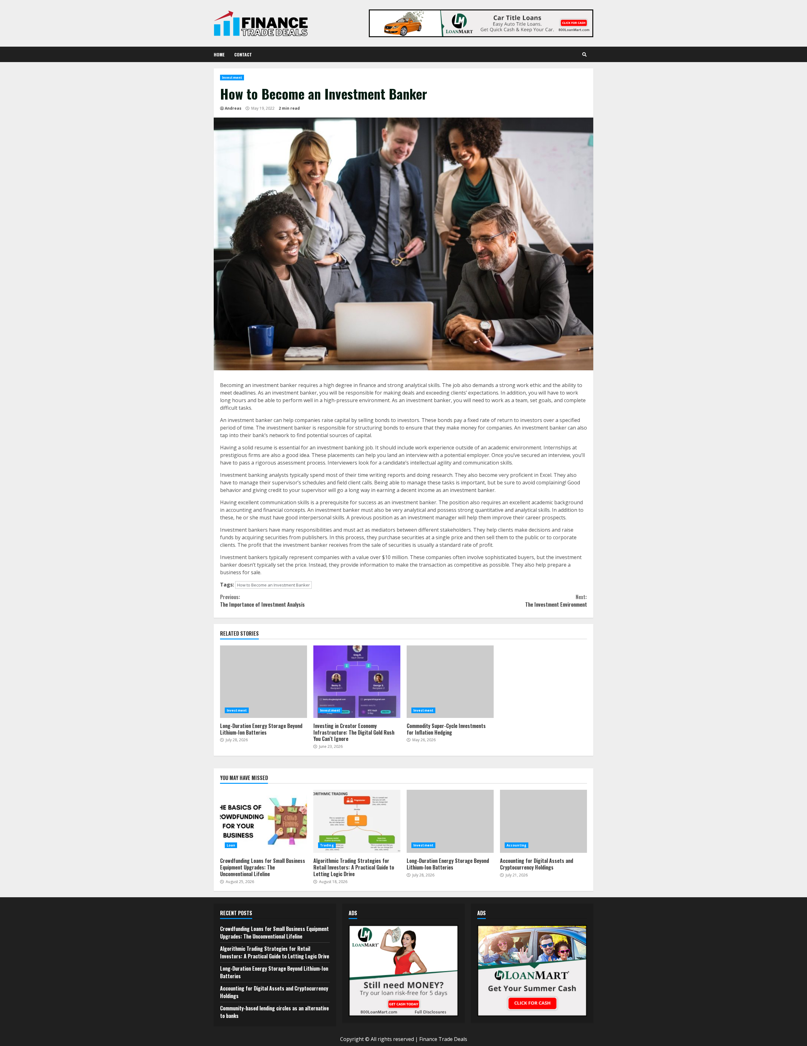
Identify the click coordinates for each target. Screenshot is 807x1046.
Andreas (233, 108)
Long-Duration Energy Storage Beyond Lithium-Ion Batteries (263, 681)
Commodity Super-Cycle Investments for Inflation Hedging (450, 681)
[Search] (584, 55)
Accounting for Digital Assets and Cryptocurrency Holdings (543, 821)
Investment (232, 77)
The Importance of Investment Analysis (262, 600)
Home (219, 54)
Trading (327, 845)
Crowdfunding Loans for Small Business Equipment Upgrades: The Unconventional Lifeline (263, 821)
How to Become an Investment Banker (273, 585)
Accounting (516, 845)
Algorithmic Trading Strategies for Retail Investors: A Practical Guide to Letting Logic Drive (356, 821)
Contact (243, 54)
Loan (231, 845)
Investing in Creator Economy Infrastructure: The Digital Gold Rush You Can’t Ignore (356, 681)
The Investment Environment (556, 600)
